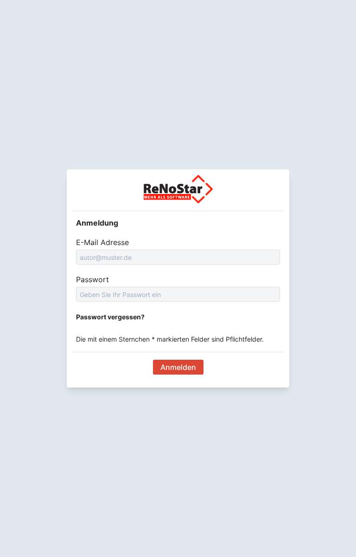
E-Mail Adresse (102, 242)
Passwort (92, 279)
